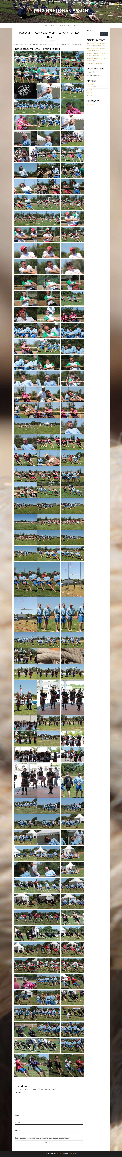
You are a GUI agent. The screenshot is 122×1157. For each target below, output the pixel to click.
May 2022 (89, 93)
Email (17, 1123)
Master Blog (73, 1153)
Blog (69, 25)
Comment (19, 1092)
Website (17, 1130)
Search (89, 30)
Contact (77, 25)
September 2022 (91, 87)
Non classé (21, 1080)
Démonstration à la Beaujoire (95, 63)
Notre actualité (48, 25)
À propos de (60, 25)
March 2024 (90, 84)
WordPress (60, 1153)
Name (17, 1115)
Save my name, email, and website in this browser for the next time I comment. (43, 1138)
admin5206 (53, 41)
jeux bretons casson (61, 10)
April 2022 (89, 95)
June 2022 (89, 90)
